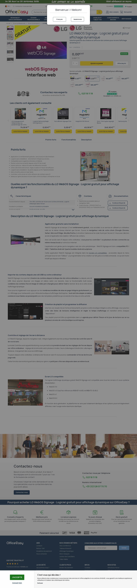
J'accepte (17, 577)
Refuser (40, 583)
